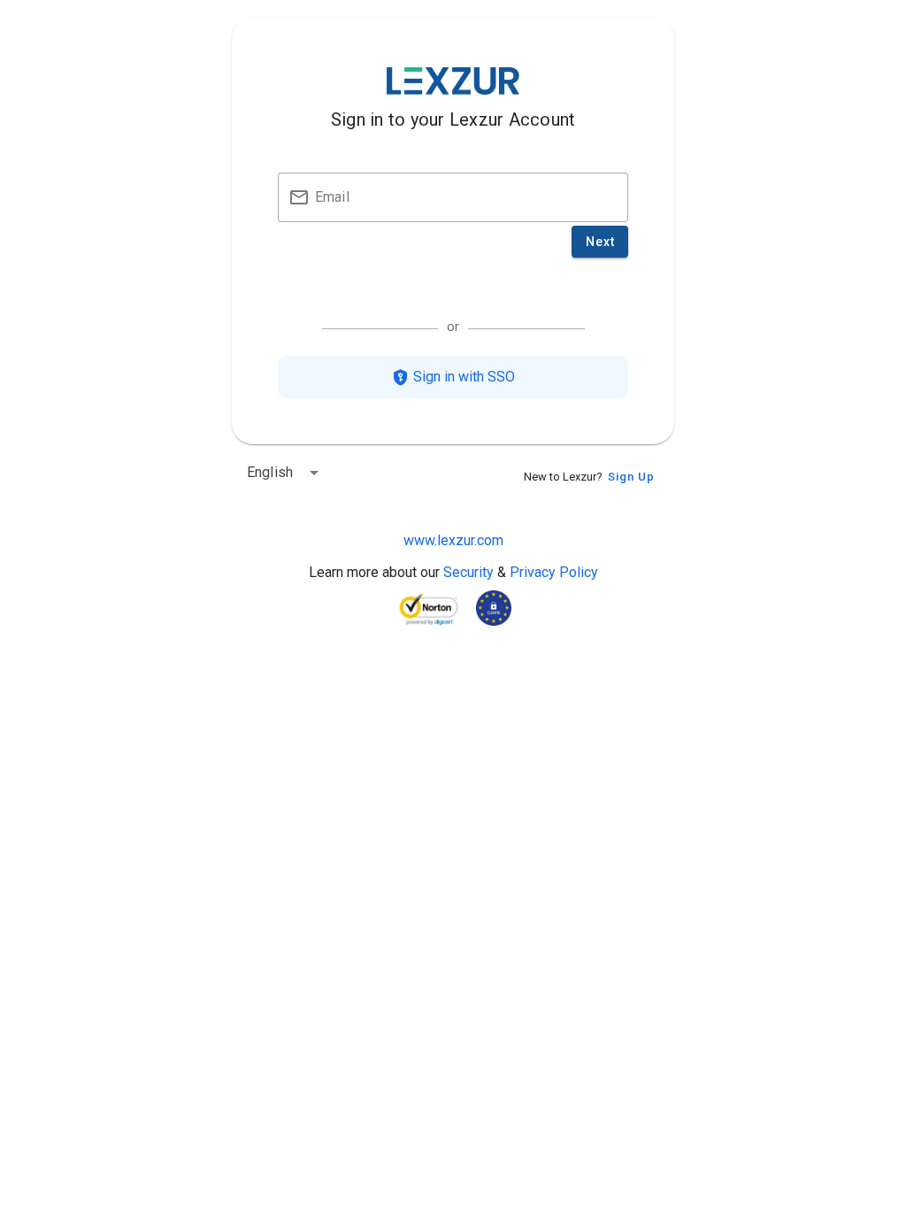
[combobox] (286, 469)
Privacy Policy (554, 572)
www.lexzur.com (453, 540)
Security (468, 572)
